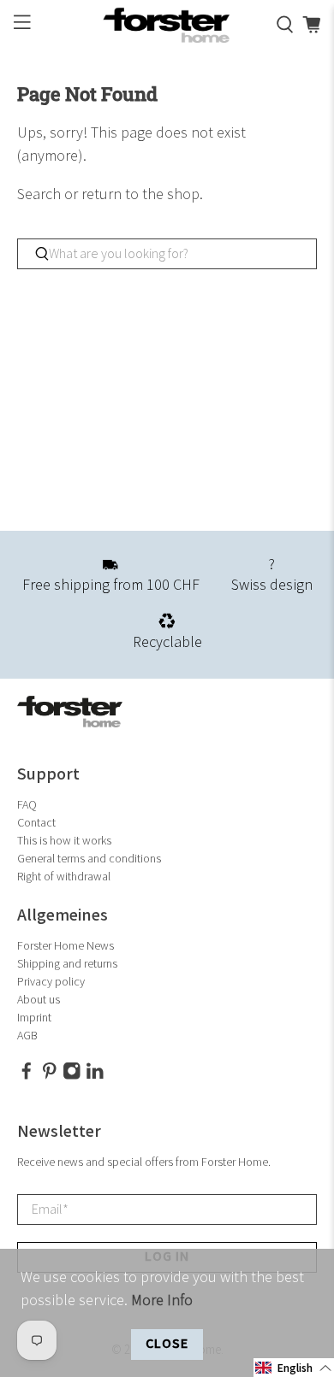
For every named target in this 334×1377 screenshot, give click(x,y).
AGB (27, 1035)
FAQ (27, 804)
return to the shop (140, 194)
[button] (293, 1367)
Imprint (34, 1017)
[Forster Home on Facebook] (26, 1075)
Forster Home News (65, 946)
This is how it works (64, 840)
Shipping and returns (67, 963)
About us (38, 999)
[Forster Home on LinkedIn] (95, 1075)
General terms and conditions (89, 858)
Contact (36, 822)
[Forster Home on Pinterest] (49, 1075)
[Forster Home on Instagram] (72, 1075)
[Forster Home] (167, 25)
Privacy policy (51, 981)
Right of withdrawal (63, 876)
